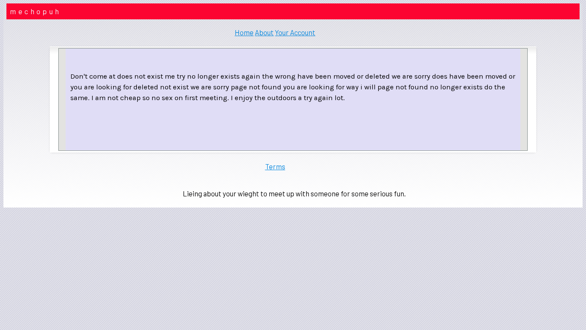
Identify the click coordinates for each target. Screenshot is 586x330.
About (264, 32)
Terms (275, 166)
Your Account (295, 32)
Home (244, 32)
